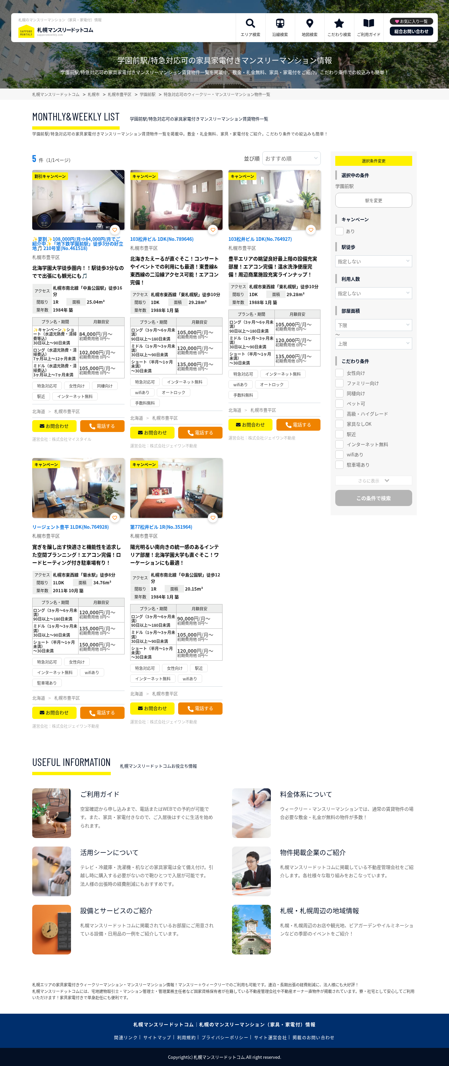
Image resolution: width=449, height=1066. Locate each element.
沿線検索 (280, 34)
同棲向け (356, 393)
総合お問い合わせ (411, 31)
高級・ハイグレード (367, 413)
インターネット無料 (367, 444)
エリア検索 (250, 34)
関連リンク (126, 1037)
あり (350, 231)
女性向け (356, 372)
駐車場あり (358, 464)
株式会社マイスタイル (71, 439)
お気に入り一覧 (414, 21)
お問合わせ (57, 425)
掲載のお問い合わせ (314, 1037)
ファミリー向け (363, 383)
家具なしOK (359, 423)
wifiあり (355, 454)
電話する (106, 425)
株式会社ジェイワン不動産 (173, 445)
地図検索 (310, 34)
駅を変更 (373, 200)
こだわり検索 (339, 34)
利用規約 (186, 1037)
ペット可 (356, 403)
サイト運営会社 (270, 1037)
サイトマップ (157, 1037)
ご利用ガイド (369, 34)
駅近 (351, 434)
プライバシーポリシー (224, 1037)
